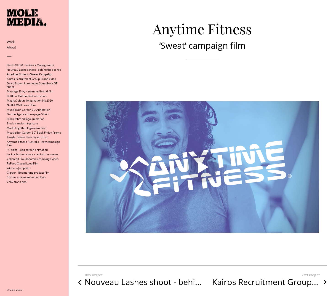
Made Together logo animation (26, 128)
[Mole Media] (26, 38)
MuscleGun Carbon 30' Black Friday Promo (34, 132)
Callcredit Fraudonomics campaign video (33, 159)
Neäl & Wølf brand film (21, 105)
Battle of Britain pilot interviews (27, 96)
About (11, 47)
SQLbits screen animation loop (26, 177)
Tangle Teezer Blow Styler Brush (27, 137)
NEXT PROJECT (310, 275)
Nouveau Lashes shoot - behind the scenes (34, 69)
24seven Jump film (18, 168)
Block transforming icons (22, 123)
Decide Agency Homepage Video (27, 114)
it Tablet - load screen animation (27, 149)
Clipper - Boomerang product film (28, 172)
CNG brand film (17, 181)
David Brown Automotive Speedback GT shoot (32, 85)
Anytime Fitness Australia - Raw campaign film (33, 143)
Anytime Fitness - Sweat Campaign (29, 74)
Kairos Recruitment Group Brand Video (31, 79)
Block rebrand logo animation (25, 119)
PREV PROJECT (94, 275)
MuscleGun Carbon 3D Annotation (28, 109)
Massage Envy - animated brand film (30, 91)
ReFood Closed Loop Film (22, 163)
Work (11, 42)
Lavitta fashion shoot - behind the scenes (33, 154)
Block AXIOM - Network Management (30, 65)
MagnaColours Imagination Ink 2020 (30, 100)
